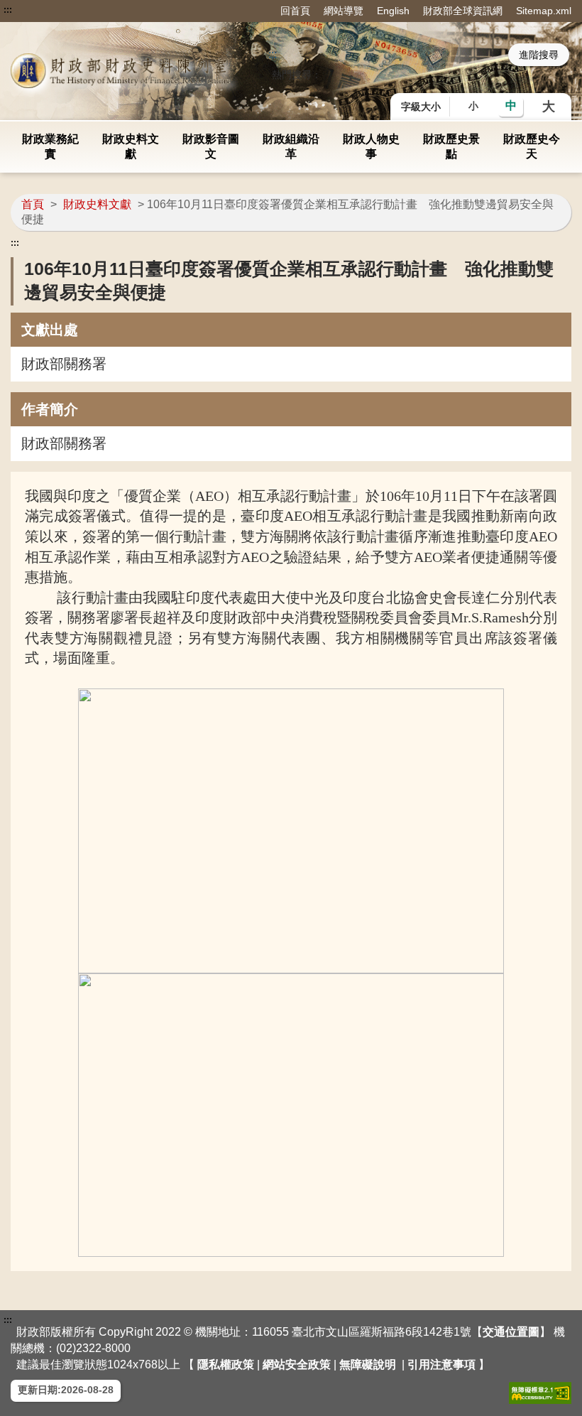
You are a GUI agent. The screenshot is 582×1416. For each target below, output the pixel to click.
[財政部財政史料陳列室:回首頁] (123, 70)
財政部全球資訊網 (463, 10)
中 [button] (511, 105)
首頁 (32, 204)
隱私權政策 (225, 1364)
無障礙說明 (367, 1364)
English (393, 10)
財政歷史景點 (451, 146)
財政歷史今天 (531, 146)
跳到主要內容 (37, 10)
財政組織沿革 (291, 146)
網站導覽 (343, 10)
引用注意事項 (441, 1364)
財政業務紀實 (50, 146)
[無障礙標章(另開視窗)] (540, 1393)
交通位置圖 (511, 1332)
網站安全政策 (297, 1364)
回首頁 (295, 10)
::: (8, 10)
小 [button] (473, 106)
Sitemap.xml (543, 10)
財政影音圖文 (210, 146)
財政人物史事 (371, 146)
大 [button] (548, 106)
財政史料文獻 (130, 146)
